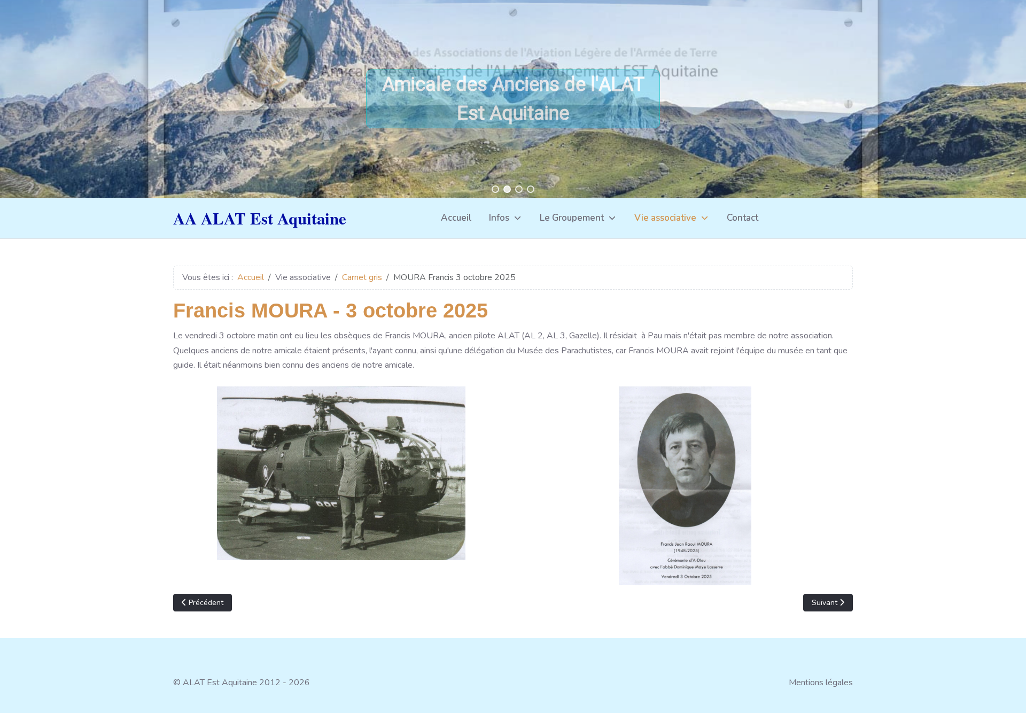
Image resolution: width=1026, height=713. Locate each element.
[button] (495, 189)
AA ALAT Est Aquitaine (259, 218)
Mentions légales (821, 682)
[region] (513, 99)
